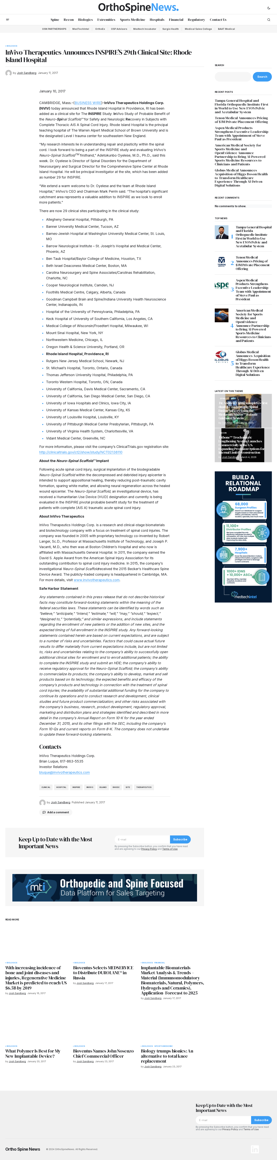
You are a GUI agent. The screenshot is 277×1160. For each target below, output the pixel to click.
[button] (269, 7)
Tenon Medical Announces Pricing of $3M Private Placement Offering (242, 120)
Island (103, 787)
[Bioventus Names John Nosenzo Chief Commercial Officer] (104, 1025)
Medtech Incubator (144, 28)
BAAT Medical (226, 28)
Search (219, 65)
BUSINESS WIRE (88, 103)
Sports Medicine (163, 1046)
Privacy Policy (149, 848)
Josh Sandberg (230, 457)
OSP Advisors (119, 28)
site (128, 787)
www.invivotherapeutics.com (97, 580)
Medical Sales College (198, 28)
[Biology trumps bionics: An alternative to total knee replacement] (172, 1025)
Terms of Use (170, 848)
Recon (223, 433)
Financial (159, 963)
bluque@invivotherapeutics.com (64, 772)
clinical (46, 787)
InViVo (89, 787)
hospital (61, 787)
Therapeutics (144, 787)
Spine (223, 399)
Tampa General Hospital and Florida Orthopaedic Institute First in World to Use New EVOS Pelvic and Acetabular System (241, 106)
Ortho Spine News (22, 1149)
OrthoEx (100, 28)
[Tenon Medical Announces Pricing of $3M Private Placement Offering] (221, 262)
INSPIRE (76, 787)
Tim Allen (227, 422)
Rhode (116, 787)
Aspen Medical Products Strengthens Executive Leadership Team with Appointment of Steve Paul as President (241, 133)
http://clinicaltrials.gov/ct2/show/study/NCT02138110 (80, 452)
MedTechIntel (80, 28)
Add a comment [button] (58, 812)
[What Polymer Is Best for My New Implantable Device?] (37, 1025)
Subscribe (180, 839)
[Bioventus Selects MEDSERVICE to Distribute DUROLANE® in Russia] (104, 942)
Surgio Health (170, 28)
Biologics (12, 46)
